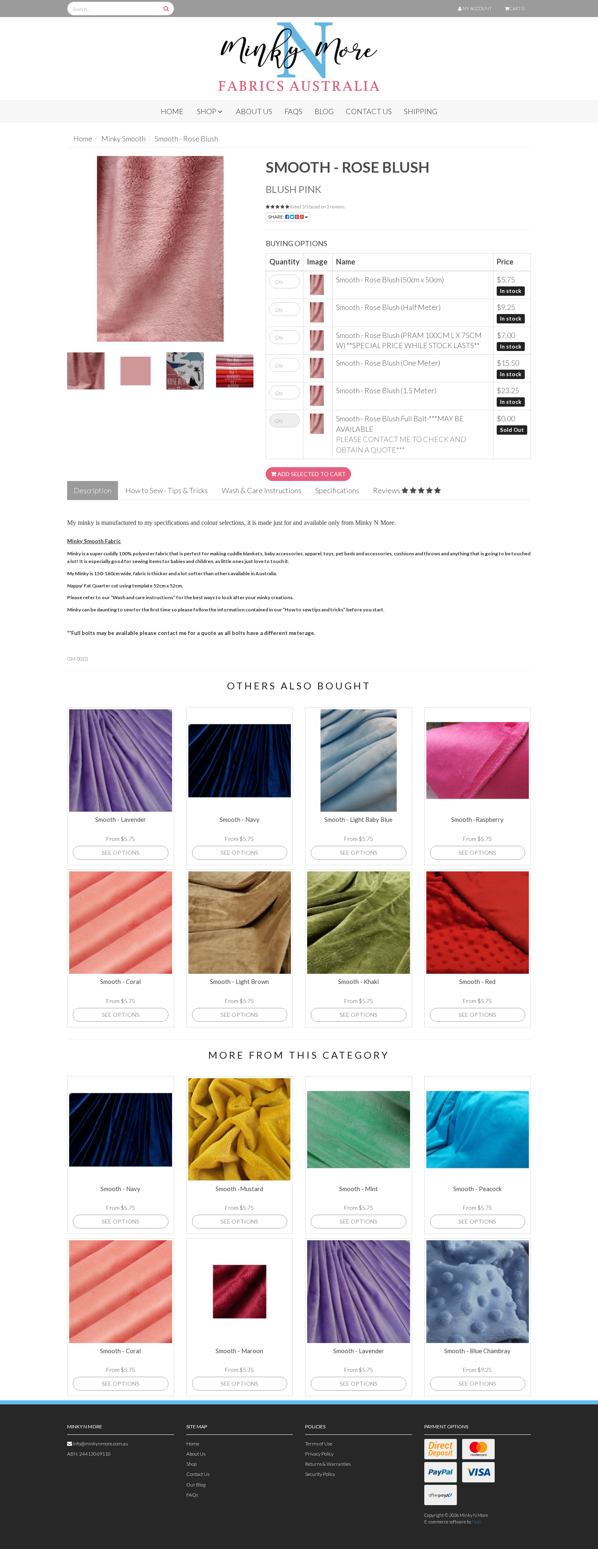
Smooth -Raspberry (477, 819)
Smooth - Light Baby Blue (358, 819)
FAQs (293, 111)
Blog (324, 111)
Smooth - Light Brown (239, 981)
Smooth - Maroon (239, 1350)
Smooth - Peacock (477, 1188)
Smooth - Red (477, 981)
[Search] (166, 8)
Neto (476, 1521)
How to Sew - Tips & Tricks (166, 490)
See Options (121, 852)
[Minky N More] (299, 53)
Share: (276, 217)
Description (92, 490)
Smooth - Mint (358, 1188)
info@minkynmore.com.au (100, 1444)
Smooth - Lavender (120, 819)
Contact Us (369, 111)
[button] (575, 1526)
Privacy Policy (319, 1454)
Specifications (337, 490)
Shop (207, 111)
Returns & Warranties (328, 1464)
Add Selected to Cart (311, 473)
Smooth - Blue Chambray (477, 1350)
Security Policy (320, 1474)
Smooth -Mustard (239, 1188)
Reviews (387, 490)
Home (172, 111)
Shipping (420, 111)
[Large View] (86, 371)
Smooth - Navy (240, 819)
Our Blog (195, 1485)
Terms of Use (318, 1444)
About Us (254, 111)
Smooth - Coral (120, 981)
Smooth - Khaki (358, 981)
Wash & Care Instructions (261, 490)
